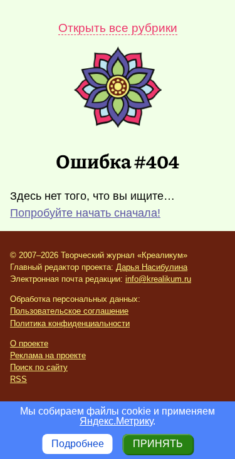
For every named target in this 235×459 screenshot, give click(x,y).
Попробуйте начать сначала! (85, 213)
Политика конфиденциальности (70, 323)
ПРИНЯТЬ (158, 443)
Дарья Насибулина (151, 267)
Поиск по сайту (39, 367)
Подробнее (77, 443)
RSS (18, 379)
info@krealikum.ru (158, 279)
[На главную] (118, 124)
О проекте (29, 343)
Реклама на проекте (48, 355)
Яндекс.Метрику (116, 421)
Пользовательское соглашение (69, 311)
